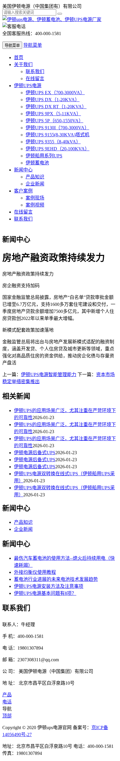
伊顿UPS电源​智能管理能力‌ (48, 374)
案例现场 (35, 197)
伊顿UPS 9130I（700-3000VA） (57, 127)
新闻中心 (23, 169)
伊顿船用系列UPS (44, 155)
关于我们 (23, 64)
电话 (7, 701)
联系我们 (35, 71)
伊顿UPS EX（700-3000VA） (55, 92)
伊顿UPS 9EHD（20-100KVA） (57, 148)
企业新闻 (35, 183)
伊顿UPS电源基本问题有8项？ (45, 593)
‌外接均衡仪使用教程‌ (35, 572)
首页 (18, 57)
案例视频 (35, 204)
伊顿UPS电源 (27, 85)
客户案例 (23, 190)
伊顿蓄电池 (37, 162)
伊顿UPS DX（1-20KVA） (53, 99)
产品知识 (35, 176)
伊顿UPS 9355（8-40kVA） (53, 141)
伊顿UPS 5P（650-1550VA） (54, 120)
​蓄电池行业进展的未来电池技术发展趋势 (56, 579)
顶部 (7, 715)
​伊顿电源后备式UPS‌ (34, 452)
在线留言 (35, 78)
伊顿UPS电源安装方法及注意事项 (48, 586)
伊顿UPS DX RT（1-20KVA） (56, 106)
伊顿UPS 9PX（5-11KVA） (53, 113)
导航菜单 (32, 45)
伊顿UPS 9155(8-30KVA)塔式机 (57, 134)
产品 (7, 694)
